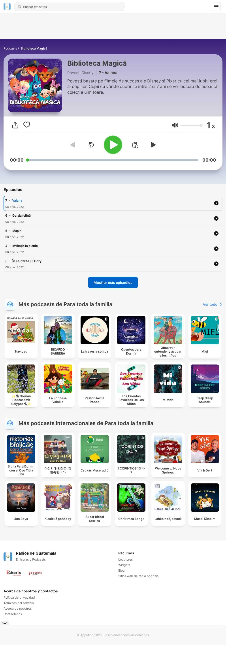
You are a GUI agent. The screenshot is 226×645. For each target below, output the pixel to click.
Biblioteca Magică (34, 48)
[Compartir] (15, 125)
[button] (175, 125)
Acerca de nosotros (18, 608)
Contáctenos (13, 614)
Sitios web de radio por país (138, 576)
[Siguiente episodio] (153, 145)
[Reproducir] (113, 144)
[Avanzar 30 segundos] (135, 145)
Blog (121, 570)
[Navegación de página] (216, 6)
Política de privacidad (19, 597)
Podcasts (10, 48)
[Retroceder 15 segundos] (91, 145)
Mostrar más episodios (113, 282)
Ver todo (210, 304)
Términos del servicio (19, 603)
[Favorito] (27, 125)
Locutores (125, 559)
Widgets (124, 565)
